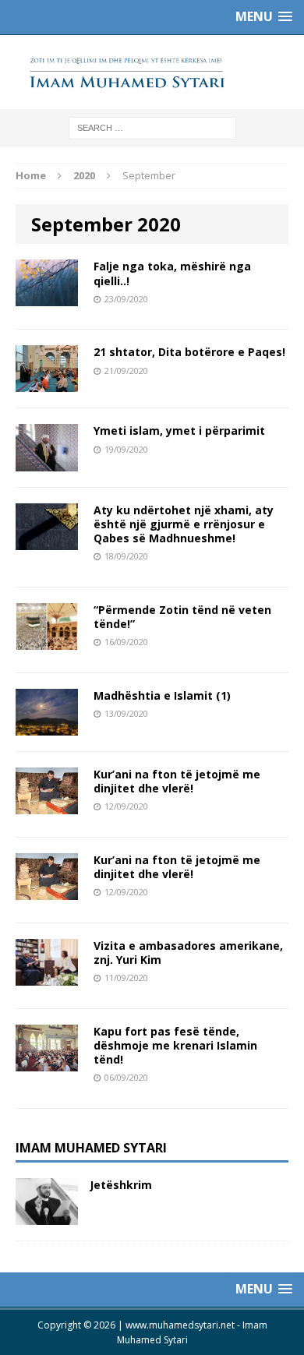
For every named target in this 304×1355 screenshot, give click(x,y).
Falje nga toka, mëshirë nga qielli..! (172, 273)
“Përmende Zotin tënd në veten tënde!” (182, 616)
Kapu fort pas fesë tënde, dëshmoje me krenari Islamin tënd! (175, 1045)
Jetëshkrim (121, 1184)
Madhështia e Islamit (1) (162, 695)
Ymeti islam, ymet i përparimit (179, 430)
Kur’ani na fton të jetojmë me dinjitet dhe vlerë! (177, 781)
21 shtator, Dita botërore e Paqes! (189, 351)
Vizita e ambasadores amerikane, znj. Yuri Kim (188, 952)
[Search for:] (152, 127)
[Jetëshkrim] (47, 1215)
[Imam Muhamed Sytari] (152, 72)
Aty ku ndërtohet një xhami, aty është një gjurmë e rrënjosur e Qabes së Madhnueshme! (184, 524)
